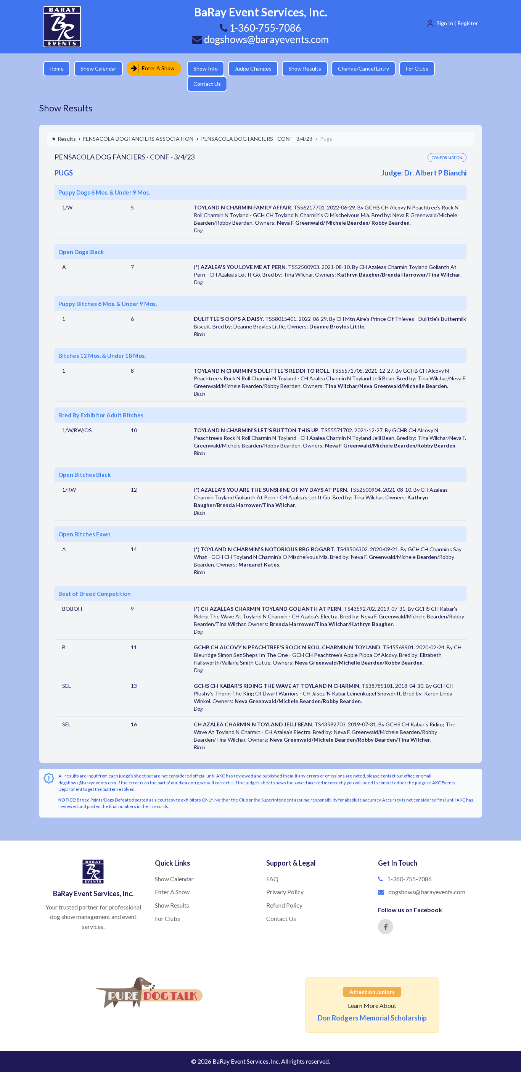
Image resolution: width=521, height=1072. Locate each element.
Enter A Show (156, 68)
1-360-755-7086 (409, 865)
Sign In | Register (457, 23)
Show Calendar (98, 68)
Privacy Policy (285, 878)
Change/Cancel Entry (357, 68)
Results (67, 125)
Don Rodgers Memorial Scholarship (372, 1004)
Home (57, 68)
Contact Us (453, 68)
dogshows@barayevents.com (265, 39)
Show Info (200, 68)
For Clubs (411, 68)
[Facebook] (385, 913)
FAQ (272, 865)
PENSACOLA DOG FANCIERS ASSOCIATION (137, 125)
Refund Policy (284, 891)
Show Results (299, 68)
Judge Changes (247, 68)
